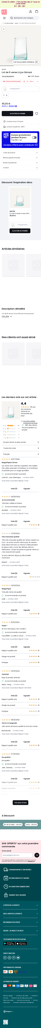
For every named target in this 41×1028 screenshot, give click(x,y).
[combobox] (20, 443)
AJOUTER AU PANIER (17, 113)
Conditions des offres (22, 996)
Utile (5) (14, 573)
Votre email (6, 851)
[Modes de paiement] (37, 162)
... (2, 23)
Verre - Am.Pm (31, 824)
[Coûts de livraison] (37, 152)
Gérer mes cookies (8, 1000)
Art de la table (8, 23)
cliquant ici (31, 861)
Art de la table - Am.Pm (13, 824)
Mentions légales (8, 996)
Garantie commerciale (23, 1000)
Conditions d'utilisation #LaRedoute (23, 1002)
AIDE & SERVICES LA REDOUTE (12, 914)
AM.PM (4, 69)
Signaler (27, 489)
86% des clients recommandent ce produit (29, 427)
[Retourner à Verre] (4, 29)
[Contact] (37, 167)
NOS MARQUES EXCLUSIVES (11, 922)
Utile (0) (14, 489)
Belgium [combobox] (9, 1011)
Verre (16, 23)
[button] (36, 11)
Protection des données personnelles (22, 998)
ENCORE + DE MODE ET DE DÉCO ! (13, 931)
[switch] (24, 138)
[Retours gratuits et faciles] (37, 157)
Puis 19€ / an (21, 137)
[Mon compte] (30, 11)
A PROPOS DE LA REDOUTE (11, 905)
